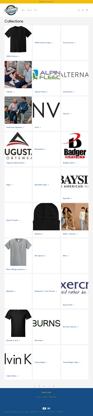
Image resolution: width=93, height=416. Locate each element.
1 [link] (34, 386)
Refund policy (33, 411)
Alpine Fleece (40, 92)
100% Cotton (11, 56)
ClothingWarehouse (14, 412)
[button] (79, 10)
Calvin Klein (11, 376)
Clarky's (45, 397)
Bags (8, 185)
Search (39, 397)
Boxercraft (67, 305)
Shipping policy (61, 411)
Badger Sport (68, 163)
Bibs (65, 256)
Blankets (10, 291)
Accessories (68, 42)
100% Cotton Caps (43, 42)
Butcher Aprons (70, 327)
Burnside (38, 340)
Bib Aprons (39, 256)
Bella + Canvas (69, 234)
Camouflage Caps (70, 362)
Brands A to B (12, 340)
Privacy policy (42, 411)
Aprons (66, 114)
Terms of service (51, 411)
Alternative (68, 92)
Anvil (37, 127)
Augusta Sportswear (15, 163)
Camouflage (40, 362)
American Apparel (14, 127)
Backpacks (39, 149)
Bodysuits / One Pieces (45, 291)
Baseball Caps (41, 185)
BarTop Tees (52, 397)
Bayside (66, 198)
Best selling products (15, 269)
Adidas (9, 92)
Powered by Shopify (24, 412)
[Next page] (59, 386)
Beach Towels (12, 220)
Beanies (38, 234)
